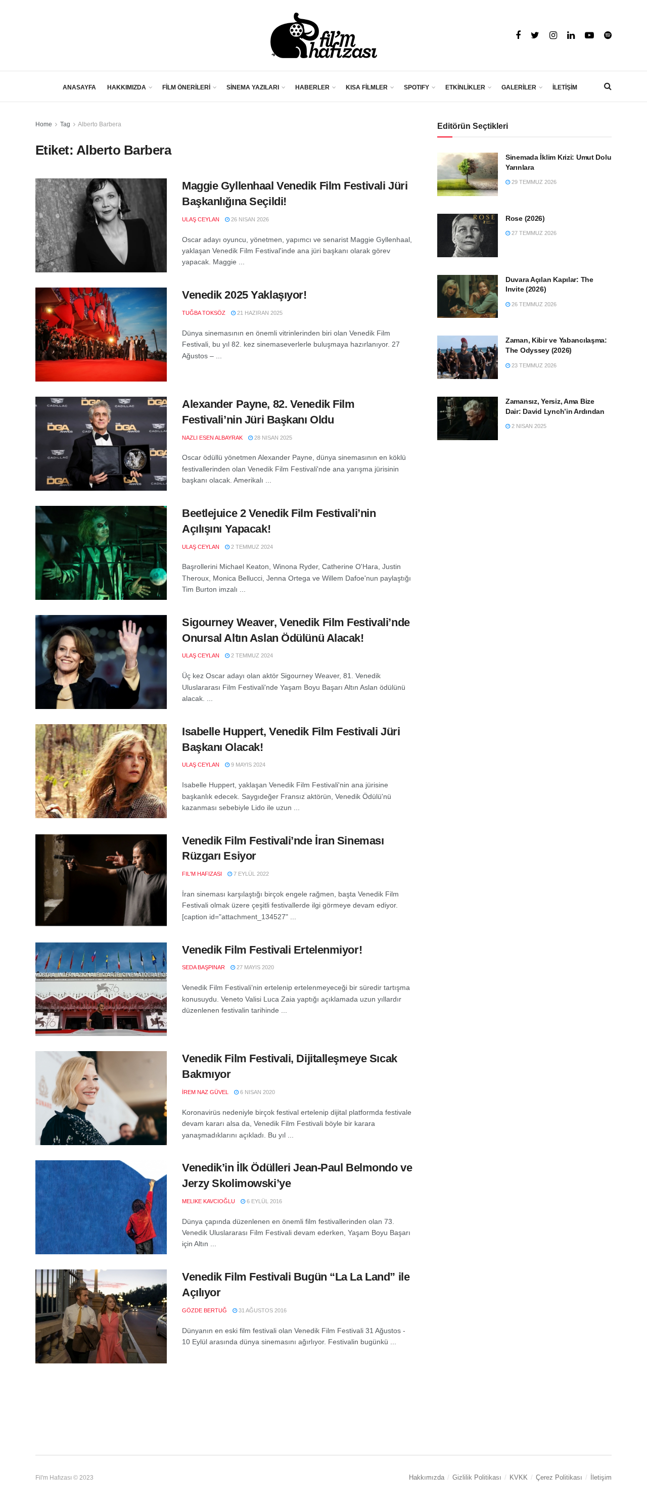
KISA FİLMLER (367, 87)
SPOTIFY (416, 87)
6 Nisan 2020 (257, 1092)
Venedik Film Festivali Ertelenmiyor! (272, 949)
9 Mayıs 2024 (247, 765)
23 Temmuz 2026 (533, 365)
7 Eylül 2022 (250, 874)
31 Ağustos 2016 (262, 1310)
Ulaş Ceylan (200, 219)
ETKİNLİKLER (465, 87)
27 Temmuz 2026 (533, 233)
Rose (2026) (525, 218)
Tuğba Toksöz (203, 313)
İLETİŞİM (564, 87)
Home (43, 124)
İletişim (601, 1477)
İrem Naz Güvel (205, 1092)
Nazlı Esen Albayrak (212, 438)
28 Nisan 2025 (272, 438)
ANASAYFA (79, 87)
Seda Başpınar (203, 967)
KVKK (519, 1477)
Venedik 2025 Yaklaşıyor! (244, 295)
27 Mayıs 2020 (254, 967)
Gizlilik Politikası (476, 1477)
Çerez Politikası (559, 1477)
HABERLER (312, 87)
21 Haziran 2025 (259, 313)
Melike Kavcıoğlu (208, 1201)
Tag (65, 124)
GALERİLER (518, 87)
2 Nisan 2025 (528, 426)
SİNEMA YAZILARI (252, 87)
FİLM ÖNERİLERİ (186, 87)
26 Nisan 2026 (249, 219)
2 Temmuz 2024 (251, 547)
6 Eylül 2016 (263, 1201)
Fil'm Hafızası (202, 874)
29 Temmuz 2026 (533, 182)
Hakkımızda (426, 1477)
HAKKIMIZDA (126, 87)
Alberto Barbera (99, 124)
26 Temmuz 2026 (533, 304)
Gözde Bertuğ (204, 1310)
